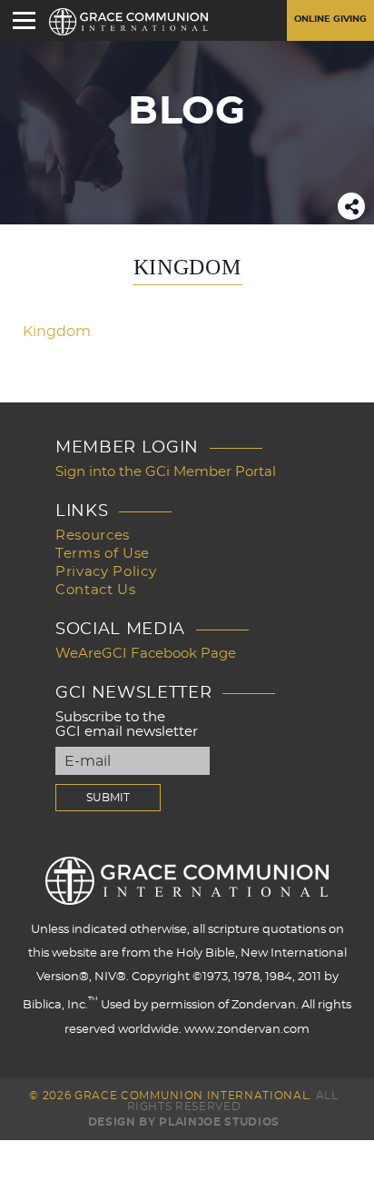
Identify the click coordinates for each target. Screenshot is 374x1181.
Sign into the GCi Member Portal (165, 472)
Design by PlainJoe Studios (184, 1121)
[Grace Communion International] (128, 21)
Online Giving (330, 19)
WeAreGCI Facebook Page (145, 653)
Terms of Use (102, 554)
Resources (92, 535)
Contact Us (95, 590)
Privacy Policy (105, 572)
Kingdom (57, 331)
